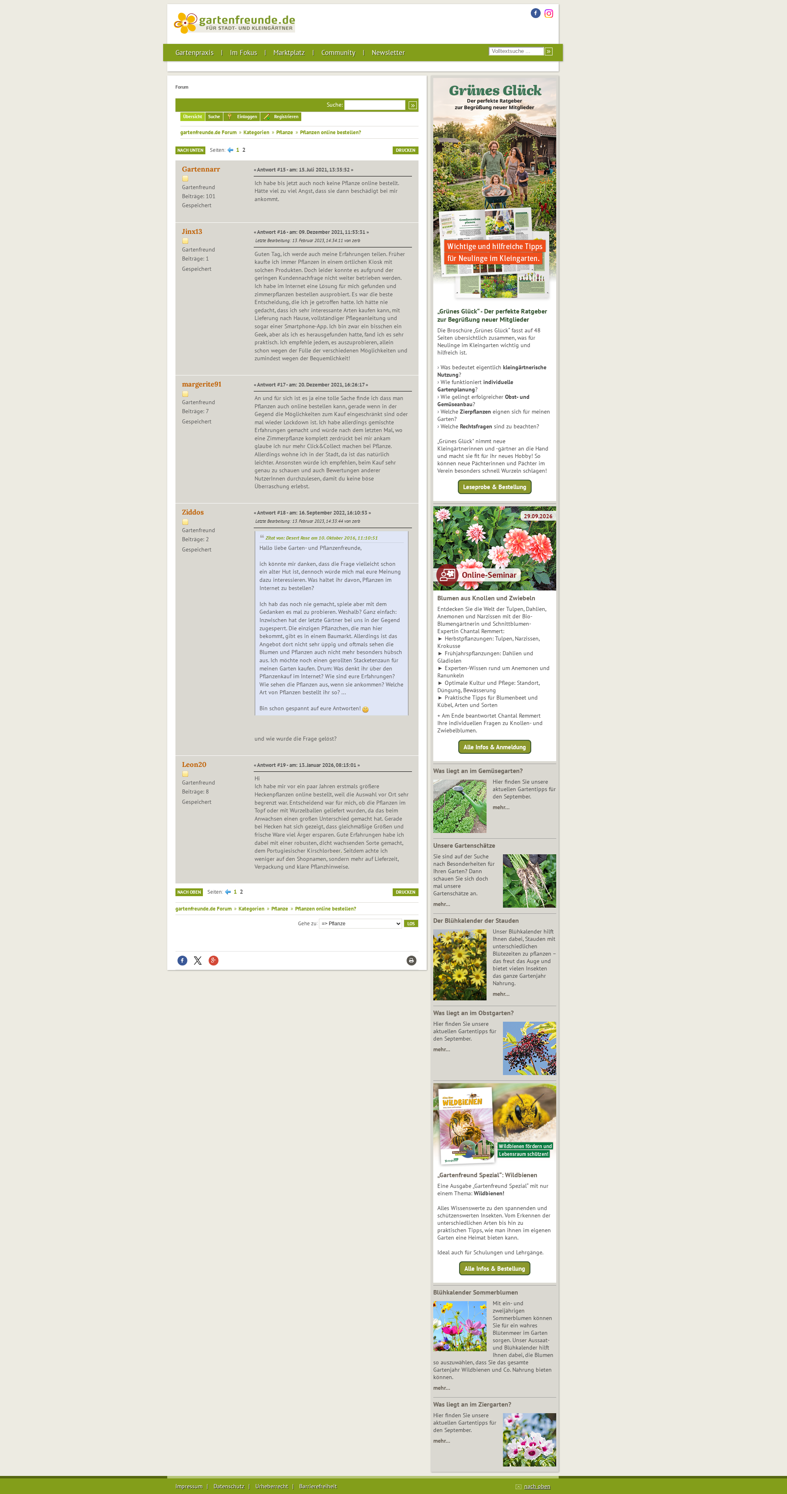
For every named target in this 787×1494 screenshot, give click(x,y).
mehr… (501, 807)
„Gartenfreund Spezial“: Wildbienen (487, 1175)
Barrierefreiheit (318, 1486)
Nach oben (189, 892)
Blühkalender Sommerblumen (475, 1292)
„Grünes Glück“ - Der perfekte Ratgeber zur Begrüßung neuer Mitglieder (492, 315)
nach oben (537, 1486)
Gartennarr (201, 169)
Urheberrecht (271, 1486)
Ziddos (193, 512)
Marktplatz (289, 52)
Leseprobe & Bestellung (494, 487)
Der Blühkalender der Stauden (476, 920)
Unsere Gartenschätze (464, 845)
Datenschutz (229, 1486)
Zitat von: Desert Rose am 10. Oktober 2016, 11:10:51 (322, 538)
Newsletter (388, 52)
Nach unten (190, 150)
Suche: (335, 104)
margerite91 (201, 384)
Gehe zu (307, 923)
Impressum (188, 1486)
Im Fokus (243, 52)
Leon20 (194, 764)
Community (338, 52)
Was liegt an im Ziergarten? (472, 1404)
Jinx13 (192, 231)
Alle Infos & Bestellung (494, 1268)
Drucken (405, 150)
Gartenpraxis (194, 52)
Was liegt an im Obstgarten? (473, 1013)
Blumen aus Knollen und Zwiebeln (486, 598)
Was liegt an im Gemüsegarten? (478, 770)
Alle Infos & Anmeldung (495, 746)
